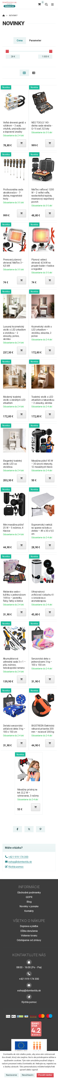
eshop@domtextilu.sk (20, 861)
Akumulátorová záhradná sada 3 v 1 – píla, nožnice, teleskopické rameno (14, 663)
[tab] (24, 73)
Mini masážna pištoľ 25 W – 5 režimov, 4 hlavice (13, 527)
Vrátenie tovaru (29, 935)
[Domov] (10, 4)
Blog (29, 901)
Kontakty (29, 911)
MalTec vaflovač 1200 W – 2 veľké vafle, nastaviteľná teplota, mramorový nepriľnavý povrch (42, 195)
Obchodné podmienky (29, 892)
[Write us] (29, 996)
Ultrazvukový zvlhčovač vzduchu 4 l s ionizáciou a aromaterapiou (42, 596)
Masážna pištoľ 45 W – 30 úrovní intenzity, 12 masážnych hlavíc (42, 463)
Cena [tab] (20, 40)
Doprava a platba (29, 926)
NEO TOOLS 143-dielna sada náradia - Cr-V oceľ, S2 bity (42, 125)
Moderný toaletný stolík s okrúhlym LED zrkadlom (14, 399)
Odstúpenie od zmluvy (29, 940)
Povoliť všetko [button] (45, 1075)
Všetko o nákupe (29, 921)
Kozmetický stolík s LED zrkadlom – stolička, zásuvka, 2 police (41, 331)
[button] (21, 143)
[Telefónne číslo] (29, 973)
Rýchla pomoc (16, 866)
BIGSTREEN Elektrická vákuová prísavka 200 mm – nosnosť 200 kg (42, 728)
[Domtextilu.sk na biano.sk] (36, 1028)
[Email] (29, 985)
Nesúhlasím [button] (27, 1075)
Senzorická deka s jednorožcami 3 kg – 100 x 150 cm (41, 661)
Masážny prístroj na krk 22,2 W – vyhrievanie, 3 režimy (28, 792)
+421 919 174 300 (18, 856)
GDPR (29, 897)
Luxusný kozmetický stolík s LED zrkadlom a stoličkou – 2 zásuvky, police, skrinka (14, 333)
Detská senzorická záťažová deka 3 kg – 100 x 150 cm (14, 728)
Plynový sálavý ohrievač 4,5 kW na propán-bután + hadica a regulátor (42, 264)
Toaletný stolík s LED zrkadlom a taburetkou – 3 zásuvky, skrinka (42, 399)
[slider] (7, 51)
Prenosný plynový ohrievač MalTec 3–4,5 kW (13, 262)
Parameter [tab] (35, 40)
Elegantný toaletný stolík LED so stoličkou (12, 463)
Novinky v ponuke (29, 906)
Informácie (29, 887)
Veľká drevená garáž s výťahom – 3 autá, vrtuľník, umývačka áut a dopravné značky (14, 127)
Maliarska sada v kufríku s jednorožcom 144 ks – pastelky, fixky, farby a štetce (14, 596)
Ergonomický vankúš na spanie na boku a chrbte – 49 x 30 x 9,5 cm (42, 529)
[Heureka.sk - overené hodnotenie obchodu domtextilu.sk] (23, 1028)
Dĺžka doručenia (29, 930)
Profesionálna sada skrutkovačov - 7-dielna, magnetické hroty (13, 194)
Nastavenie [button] (11, 1075)
